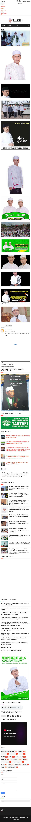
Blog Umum (8, 330)
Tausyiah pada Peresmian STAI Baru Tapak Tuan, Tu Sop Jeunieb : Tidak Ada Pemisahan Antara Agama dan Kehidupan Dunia (18, 449)
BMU (24, 759)
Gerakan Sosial (5, 762)
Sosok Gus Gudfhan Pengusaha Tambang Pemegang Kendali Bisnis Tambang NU (19, 530)
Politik (3, 756)
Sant (10, 764)
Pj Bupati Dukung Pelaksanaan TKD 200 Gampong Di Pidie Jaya (17, 463)
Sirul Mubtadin (11, 767)
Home (3, 25)
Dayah (20, 754)
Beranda (3, 3)
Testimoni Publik (14, 759)
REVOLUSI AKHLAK (6, 647)
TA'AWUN (17, 764)
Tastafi (24, 764)
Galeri (2, 8)
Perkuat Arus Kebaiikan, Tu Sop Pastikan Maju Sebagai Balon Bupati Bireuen (19, 509)
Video (2, 767)
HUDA (10, 756)
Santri (3, 764)
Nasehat (20, 751)
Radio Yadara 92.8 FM (3, 13)
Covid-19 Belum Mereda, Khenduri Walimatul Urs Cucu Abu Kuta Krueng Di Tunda (14, 613)
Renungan (3, 759)
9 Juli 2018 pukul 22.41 (10, 331)
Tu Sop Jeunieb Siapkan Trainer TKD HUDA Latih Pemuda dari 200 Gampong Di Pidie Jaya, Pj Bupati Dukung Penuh (17, 456)
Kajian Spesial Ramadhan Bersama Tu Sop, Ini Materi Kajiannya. (19, 536)
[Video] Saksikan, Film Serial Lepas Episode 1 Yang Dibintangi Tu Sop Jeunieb (19, 488)
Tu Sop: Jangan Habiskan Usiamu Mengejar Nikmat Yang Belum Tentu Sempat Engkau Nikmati (19, 495)
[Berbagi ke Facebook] (10, 325)
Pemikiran (12, 754)
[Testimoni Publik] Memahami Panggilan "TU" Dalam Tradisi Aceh (19, 522)
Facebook (20, 3)
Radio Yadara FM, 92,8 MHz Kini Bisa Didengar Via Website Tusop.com (19, 515)
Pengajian (3, 754)
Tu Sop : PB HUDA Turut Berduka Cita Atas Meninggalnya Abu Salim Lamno (19, 542)
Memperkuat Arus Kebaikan (7, 751)
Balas (6, 335)
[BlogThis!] (7, 325)
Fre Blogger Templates (22, 817)
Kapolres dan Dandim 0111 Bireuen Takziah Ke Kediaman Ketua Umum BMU (13, 638)
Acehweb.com (15, 819)
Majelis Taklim (19, 756)
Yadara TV (3, 10)
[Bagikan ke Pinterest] (11, 325)
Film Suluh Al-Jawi (17, 762)
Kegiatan (3, 6)
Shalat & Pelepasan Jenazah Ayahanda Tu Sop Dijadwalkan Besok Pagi (17, 442)
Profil (2, 5)
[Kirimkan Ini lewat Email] (5, 325)
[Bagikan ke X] (8, 325)
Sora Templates (12, 817)
